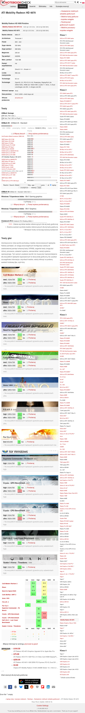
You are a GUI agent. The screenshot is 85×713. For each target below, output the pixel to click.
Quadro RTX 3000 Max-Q (66, 280)
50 (19, 307)
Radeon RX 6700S (64, 209)
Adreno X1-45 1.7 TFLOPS (67, 574)
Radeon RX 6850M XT (66, 101)
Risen (4, 587)
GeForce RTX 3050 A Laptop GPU (69, 326)
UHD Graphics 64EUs (65, 569)
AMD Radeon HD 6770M (8, 139)
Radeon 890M (63, 366)
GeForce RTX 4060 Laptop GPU (68, 111)
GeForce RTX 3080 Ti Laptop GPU (69, 75)
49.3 (19, 417)
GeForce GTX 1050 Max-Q (67, 477)
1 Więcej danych (18, 204)
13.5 (19, 518)
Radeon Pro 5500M (65, 361)
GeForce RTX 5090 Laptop (67, 38)
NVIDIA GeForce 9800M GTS (9, 159)
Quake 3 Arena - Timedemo (11, 626)
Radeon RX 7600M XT (66, 142)
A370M (62, 356)
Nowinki (32, 6)
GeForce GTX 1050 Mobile (67, 475)
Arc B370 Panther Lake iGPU (67, 354)
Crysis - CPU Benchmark (10, 618)
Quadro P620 (63, 518)
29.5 (19, 365)
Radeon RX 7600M (65, 180)
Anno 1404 (5, 598)
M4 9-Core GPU (64, 387)
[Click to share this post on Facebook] (10, 687)
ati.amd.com (19, 98)
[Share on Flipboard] (43, 687)
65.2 (19, 362)
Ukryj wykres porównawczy (37, 133)
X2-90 (61, 379)
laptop (54, 185)
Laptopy (13, 6)
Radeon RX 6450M (65, 372)
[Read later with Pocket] (37, 687)
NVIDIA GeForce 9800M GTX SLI (10, 151)
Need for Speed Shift (9, 591)
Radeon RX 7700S (64, 147)
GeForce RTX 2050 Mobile (67, 374)
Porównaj (31, 279)
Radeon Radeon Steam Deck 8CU (68, 493)
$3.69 (15, 665)
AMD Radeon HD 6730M (8, 141)
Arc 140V (62, 385)
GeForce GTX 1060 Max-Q (67, 408)
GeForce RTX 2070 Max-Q (67, 260)
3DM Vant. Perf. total (8, 114)
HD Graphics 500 (64, 674)
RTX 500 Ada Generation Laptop (68, 351)
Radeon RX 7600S (64, 185)
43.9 (19, 515)
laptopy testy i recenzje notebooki (16, 699)
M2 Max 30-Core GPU (66, 175)
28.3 (19, 310)
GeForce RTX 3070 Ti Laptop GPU (69, 103)
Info (51, 6)
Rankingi (22, 6)
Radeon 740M (63, 496)
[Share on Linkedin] (48, 687)
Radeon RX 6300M (65, 390)
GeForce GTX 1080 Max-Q (67, 272)
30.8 (19, 282)
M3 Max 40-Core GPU (66, 149)
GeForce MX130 (64, 602)
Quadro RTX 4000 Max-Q (66, 257)
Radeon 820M (63, 589)
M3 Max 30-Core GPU (66, 167)
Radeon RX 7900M (65, 58)
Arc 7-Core (63, 444)
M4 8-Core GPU (64, 418)
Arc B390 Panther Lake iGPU (67, 245)
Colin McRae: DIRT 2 (9, 595)
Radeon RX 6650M (65, 204)
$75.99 (16, 654)
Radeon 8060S (63, 129)
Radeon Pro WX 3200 (65, 526)
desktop (33, 187)
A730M (62, 288)
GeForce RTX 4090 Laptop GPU (68, 52)
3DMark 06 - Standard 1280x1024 (16, 192)
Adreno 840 (63, 416)
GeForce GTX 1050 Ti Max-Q (67, 454)
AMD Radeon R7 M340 (7, 143)
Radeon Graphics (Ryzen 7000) (68, 623)
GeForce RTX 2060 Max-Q (67, 277)
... (82, 6)
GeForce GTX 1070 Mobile (67, 275)
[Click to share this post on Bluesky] (21, 687)
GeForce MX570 (64, 397)
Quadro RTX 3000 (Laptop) (67, 267)
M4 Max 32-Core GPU (66, 165)
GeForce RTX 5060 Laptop (67, 98)
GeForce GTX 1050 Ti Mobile (67, 452)
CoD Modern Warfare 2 (13, 274)
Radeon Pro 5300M (65, 403)
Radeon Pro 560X (64, 503)
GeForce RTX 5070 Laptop (67, 78)
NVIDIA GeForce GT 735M (8, 175)
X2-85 (61, 382)
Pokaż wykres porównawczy (37, 204)
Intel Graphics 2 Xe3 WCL (66, 566)
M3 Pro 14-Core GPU (65, 229)
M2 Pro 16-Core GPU (65, 232)
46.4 (19, 279)
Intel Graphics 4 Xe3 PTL (66, 480)
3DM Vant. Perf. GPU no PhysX (11, 118)
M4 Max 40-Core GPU (66, 80)
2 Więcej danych (18, 133)
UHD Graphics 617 (65, 661)
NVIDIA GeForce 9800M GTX (9, 173)
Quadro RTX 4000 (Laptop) (67, 224)
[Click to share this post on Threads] (16, 687)
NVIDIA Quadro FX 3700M (8, 145)
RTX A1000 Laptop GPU (66, 318)
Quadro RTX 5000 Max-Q (66, 216)
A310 (61, 436)
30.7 (19, 338)
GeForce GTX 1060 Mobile (67, 346)
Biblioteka (42, 6)
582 (19, 567)
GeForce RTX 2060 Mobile (67, 270)
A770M (62, 196)
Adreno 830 (63, 428)
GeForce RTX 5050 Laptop (67, 136)
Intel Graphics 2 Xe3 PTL (66, 563)
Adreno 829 (63, 431)
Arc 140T (62, 369)
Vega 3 (61, 638)
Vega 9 (61, 576)
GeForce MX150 (64, 539)
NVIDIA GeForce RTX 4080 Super (10, 180)
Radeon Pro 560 (64, 506)
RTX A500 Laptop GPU (66, 348)
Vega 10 (62, 571)
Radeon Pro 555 (64, 531)
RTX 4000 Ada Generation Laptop (68, 65)
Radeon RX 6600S (64, 247)
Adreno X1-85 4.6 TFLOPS (67, 434)
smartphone (24, 187)
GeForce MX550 (64, 441)
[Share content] (5, 687)
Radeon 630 (63, 556)
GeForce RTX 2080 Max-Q (67, 219)
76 (19, 442)
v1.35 (2, 671)
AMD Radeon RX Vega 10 (8, 161)
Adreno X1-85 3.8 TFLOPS (67, 485)
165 (19, 543)
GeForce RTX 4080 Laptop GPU (68, 60)
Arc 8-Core (63, 377)
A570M (62, 308)
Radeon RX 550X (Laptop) (66, 521)
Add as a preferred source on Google (32, 681)
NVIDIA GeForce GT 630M (8, 153)
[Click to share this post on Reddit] (32, 687)
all (48, 185)
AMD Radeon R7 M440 (7, 165)
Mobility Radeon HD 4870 (67, 620)
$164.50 (16, 648)
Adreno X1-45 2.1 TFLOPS (67, 553)
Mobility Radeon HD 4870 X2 (12, 27)
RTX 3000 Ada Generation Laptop (68, 114)
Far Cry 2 (5, 606)
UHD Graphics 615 (65, 664)
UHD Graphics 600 (65, 672)
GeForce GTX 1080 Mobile (67, 227)
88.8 (19, 414)
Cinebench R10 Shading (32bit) (17, 221)
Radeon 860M (63, 457)
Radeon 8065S (63, 127)
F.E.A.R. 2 (5, 602)
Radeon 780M (63, 439)
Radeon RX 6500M (65, 341)
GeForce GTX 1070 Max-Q (67, 321)
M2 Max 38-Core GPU (66, 152)
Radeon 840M (63, 490)
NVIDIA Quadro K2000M (8, 149)
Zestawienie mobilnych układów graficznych (47, 699)
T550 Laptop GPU (64, 462)
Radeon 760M (63, 483)
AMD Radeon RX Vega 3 (8, 147)
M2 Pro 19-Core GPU (65, 201)
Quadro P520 (63, 558)
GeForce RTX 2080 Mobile (67, 154)
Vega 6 (61, 628)
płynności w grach (31, 644)
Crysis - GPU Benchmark (10, 614)
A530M (62, 333)
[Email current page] (53, 687)
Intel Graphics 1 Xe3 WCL (66, 636)
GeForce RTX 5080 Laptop (67, 45)
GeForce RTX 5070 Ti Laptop (67, 63)
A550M (62, 323)
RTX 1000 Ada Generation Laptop (68, 282)
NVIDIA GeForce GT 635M (8, 154)
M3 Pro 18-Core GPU (65, 198)
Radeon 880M (63, 395)
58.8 (19, 390)
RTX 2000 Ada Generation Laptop (68, 157)
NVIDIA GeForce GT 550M (8, 163)
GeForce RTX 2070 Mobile (67, 211)
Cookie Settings (42, 705)
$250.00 (16, 659)
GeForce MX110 (64, 612)
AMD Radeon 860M (7, 178)
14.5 (19, 491)
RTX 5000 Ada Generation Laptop (68, 55)
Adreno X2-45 (63, 488)
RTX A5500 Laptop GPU (66, 93)
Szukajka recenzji (62, 6)
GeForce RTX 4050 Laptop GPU (68, 240)
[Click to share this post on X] (26, 687)
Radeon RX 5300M (65, 405)
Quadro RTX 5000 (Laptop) (67, 170)
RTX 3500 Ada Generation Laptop (68, 83)
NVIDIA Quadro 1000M (7, 167)
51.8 (19, 334)
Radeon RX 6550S (64, 343)
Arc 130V (62, 449)
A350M (62, 447)
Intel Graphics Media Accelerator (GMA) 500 (13, 136)
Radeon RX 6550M (65, 338)
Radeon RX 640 (64, 523)
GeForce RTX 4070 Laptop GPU (68, 85)
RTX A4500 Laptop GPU (66, 106)
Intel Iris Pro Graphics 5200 (8, 169)
